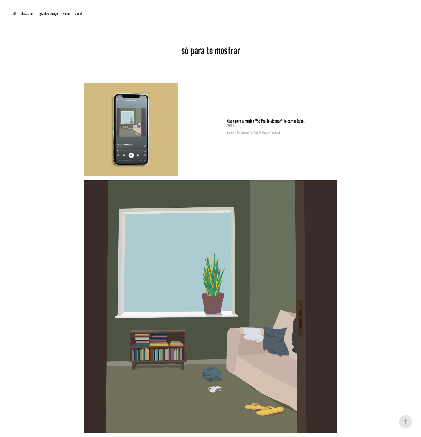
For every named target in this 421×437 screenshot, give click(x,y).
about (78, 13)
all (14, 13)
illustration (27, 13)
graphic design (48, 13)
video (66, 13)
